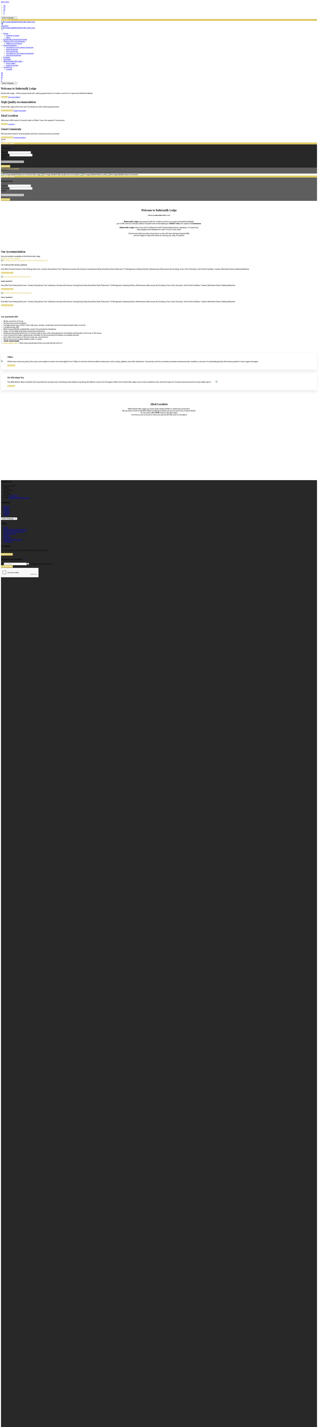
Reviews (6, 536)
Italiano (6, 515)
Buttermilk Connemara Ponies (15, 530)
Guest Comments (20, 111)
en (4, 8)
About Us (4, 97)
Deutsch (6, 507)
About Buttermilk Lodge (12, 540)
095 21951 (5, 2)
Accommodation (14, 97)
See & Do (4, 124)
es (4, 10)
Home (5, 528)
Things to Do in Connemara (14, 532)
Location (11, 124)
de (4, 6)
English (6, 509)
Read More (11, 365)
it (3, 14)
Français (6, 513)
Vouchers (7, 538)
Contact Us (7, 542)
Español (6, 511)
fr (4, 12)
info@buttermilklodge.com (19, 498)
